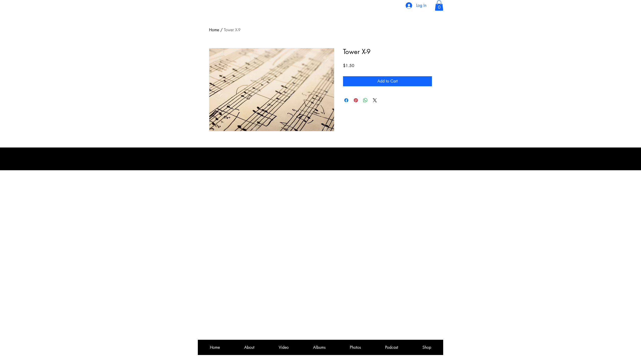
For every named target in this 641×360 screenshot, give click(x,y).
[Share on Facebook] (346, 100)
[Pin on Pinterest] (356, 100)
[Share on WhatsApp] (365, 100)
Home (214, 29)
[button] (439, 5)
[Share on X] (375, 100)
